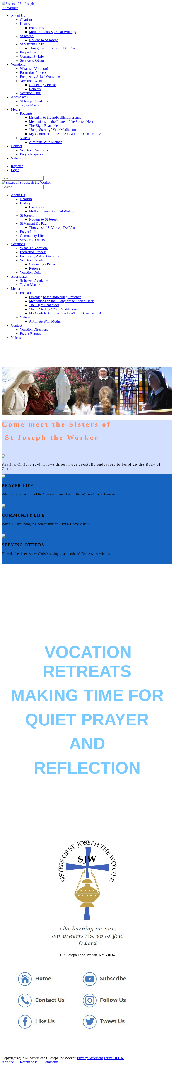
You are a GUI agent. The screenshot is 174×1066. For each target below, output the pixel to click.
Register (17, 166)
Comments (50, 1062)
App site (8, 1062)
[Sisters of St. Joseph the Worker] (19, 8)
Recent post (28, 1062)
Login (15, 170)
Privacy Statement (90, 1058)
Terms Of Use (114, 1058)
